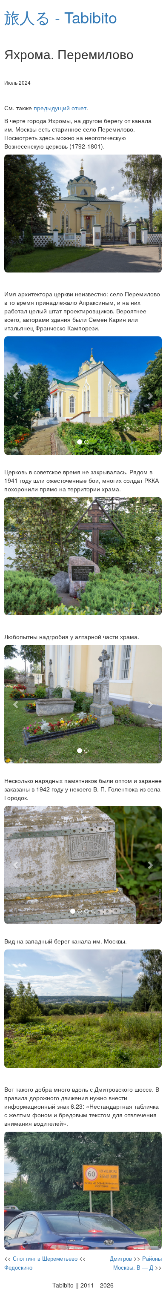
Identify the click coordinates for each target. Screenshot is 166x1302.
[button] (16, 395)
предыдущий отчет (60, 107)
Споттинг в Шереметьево (45, 1258)
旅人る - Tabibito (60, 17)
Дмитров (121, 1258)
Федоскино (18, 1267)
